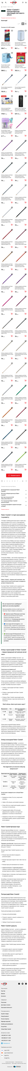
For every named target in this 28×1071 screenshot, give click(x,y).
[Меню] (2, 2)
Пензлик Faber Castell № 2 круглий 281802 (20, 88)
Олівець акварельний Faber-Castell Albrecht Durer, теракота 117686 (7, 421)
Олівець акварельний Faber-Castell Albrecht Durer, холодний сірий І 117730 (21, 198)
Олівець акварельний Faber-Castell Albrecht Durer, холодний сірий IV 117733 (7, 198)
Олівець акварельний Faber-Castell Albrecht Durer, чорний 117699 (21, 221)
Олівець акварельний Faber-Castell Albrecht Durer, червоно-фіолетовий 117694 (21, 243)
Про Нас (3, 991)
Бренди (4, 6)
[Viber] (26, 984)
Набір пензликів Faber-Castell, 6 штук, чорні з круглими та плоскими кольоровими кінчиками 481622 (6, 45)
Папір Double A (5, 1016)
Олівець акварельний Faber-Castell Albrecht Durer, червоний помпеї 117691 (21, 265)
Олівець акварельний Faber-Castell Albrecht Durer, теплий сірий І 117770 (7, 377)
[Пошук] (6, 2)
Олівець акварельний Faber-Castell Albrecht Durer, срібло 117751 (7, 399)
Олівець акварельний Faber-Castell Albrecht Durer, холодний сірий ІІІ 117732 (21, 176)
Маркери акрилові (5, 1021)
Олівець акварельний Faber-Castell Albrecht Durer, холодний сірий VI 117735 (7, 176)
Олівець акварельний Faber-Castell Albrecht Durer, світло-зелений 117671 (21, 466)
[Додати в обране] (12, 31)
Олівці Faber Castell (6, 1029)
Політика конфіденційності (6, 1063)
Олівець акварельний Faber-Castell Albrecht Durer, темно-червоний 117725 (21, 421)
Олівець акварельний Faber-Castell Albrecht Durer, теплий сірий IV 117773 (21, 354)
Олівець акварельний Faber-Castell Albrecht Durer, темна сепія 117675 (21, 443)
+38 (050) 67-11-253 (6, 1037)
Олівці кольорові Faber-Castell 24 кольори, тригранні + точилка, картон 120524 (20, 66)
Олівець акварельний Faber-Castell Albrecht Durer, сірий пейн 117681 (7, 466)
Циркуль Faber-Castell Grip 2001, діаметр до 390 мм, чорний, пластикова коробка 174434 (21, 110)
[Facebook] (19, 984)
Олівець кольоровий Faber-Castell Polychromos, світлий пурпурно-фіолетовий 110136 (7, 154)
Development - (10, 1066)
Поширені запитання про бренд (8, 18)
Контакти (3, 996)
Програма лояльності (6, 1007)
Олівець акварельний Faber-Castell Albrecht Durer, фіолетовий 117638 (7, 287)
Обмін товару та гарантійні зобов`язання (19, 1063)
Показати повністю (5, 509)
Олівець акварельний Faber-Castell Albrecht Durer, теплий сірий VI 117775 (21, 332)
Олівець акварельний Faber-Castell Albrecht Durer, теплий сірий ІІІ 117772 (7, 354)
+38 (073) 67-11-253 (6, 1040)
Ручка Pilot (4, 1026)
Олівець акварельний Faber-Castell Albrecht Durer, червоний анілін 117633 (21, 310)
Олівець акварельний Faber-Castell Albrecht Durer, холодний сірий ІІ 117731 (7, 221)
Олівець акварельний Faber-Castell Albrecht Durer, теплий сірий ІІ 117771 (21, 377)
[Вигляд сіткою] (23, 23)
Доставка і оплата (5, 1004)
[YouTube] (22, 984)
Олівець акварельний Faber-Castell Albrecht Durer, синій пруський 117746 (7, 443)
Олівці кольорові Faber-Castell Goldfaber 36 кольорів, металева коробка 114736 (7, 110)
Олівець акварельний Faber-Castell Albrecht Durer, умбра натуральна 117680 (7, 265)
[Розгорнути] (26, 21)
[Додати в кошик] (12, 48)
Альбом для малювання (7, 1024)
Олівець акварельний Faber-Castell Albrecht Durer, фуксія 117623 (7, 310)
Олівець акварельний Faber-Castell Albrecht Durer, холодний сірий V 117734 (21, 154)
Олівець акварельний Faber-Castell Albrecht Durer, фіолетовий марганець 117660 (21, 288)
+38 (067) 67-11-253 (6, 1035)
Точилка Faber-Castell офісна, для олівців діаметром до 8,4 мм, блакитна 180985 (5, 66)
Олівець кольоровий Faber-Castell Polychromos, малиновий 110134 (20, 132)
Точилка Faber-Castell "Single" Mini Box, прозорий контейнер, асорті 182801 (6, 132)
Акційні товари (5, 1013)
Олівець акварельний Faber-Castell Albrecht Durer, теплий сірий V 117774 (7, 332)
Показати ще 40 (15, 475)
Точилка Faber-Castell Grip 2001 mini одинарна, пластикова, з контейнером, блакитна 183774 (20, 44)
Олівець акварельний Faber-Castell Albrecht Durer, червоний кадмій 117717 (7, 243)
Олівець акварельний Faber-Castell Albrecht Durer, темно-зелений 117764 (21, 399)
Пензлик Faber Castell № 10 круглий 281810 (6, 88)
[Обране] (23, 2)
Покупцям (3, 1002)
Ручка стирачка (5, 1018)
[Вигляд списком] (25, 23)
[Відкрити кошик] (26, 2)
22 (22, 481)
